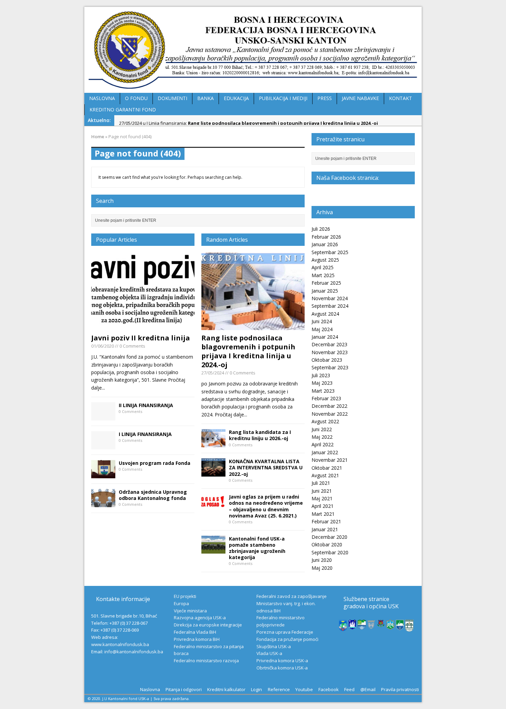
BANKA (205, 98)
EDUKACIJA (236, 98)
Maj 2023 (322, 383)
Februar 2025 (326, 283)
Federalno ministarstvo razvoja (206, 660)
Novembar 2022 (330, 414)
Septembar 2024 (330, 306)
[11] (253, 326)
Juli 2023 (321, 375)
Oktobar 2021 (327, 468)
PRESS (324, 98)
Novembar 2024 (330, 298)
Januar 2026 (325, 244)
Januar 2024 (325, 337)
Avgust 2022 (325, 421)
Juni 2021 (322, 491)
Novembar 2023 (330, 352)
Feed (349, 689)
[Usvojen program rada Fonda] (103, 474)
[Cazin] (400, 626)
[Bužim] (381, 623)
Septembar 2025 (330, 252)
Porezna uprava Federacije (284, 632)
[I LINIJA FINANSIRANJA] (103, 445)
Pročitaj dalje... (231, 414)
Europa (181, 603)
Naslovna (150, 689)
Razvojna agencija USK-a (200, 617)
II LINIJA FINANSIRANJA (146, 405)
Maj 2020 (322, 568)
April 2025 (323, 267)
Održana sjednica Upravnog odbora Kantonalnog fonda (153, 495)
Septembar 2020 (330, 552)
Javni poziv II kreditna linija (140, 337)
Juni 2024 (322, 321)
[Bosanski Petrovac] (343, 627)
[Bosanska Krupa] (362, 626)
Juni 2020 (322, 560)
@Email (368, 689)
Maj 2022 (322, 437)
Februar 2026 (326, 236)
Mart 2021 (323, 514)
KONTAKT (400, 98)
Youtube (304, 689)
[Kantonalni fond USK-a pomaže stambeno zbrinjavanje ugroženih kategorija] (213, 549)
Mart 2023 (323, 391)
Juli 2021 (321, 483)
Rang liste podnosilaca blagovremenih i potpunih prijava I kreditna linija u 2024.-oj (248, 351)
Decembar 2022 (329, 406)
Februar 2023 (326, 398)
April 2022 (323, 444)
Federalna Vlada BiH (195, 632)
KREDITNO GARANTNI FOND (122, 109)
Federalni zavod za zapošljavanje (291, 596)
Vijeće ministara (190, 611)
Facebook (328, 689)
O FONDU (136, 98)
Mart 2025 (323, 275)
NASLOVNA (102, 98)
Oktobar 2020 (327, 544)
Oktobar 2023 (327, 360)
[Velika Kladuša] (390, 626)
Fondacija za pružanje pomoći (287, 639)
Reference (279, 689)
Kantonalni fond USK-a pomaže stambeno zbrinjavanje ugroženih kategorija (257, 548)
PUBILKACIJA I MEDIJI (283, 98)
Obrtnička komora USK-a (282, 668)
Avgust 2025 (325, 260)
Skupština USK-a (273, 646)
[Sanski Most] (409, 628)
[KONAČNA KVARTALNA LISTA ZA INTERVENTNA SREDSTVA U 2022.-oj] (213, 472)
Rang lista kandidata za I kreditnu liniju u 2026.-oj (260, 435)
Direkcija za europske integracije (208, 625)
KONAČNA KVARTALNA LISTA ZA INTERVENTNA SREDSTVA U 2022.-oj (266, 467)
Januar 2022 (325, 452)
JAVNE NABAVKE (360, 98)
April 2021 (323, 506)
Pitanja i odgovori (184, 689)
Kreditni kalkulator (226, 689)
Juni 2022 (322, 429)
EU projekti (185, 596)
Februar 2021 (326, 521)
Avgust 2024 (325, 313)
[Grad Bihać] (352, 625)
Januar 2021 (325, 529)
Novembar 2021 (330, 460)
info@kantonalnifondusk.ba (133, 651)
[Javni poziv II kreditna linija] (142, 326)
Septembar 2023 (330, 367)
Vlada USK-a (269, 653)
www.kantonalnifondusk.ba (120, 644)
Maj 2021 (322, 498)
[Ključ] (371, 626)
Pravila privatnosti (400, 689)
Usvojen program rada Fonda (154, 463)
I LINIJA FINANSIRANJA (145, 434)
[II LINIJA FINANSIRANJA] (103, 416)
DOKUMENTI (172, 98)
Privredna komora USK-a (282, 660)
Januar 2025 (325, 290)
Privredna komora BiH (197, 639)
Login (256, 689)
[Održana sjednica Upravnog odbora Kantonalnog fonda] (103, 503)
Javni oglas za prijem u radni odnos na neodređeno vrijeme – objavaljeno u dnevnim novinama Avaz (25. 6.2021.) (266, 506)
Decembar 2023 (329, 344)
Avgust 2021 (325, 475)
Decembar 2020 (329, 537)
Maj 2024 (322, 329)
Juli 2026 (321, 229)
